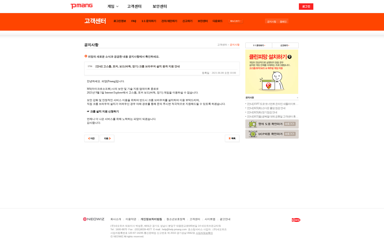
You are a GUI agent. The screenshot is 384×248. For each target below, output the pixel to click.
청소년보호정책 (175, 219)
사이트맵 (210, 219)
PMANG (81, 6)
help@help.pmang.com (174, 229)
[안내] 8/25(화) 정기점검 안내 (262, 112)
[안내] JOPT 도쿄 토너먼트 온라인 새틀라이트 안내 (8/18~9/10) (272, 103)
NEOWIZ (93, 219)
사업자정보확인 (204, 233)
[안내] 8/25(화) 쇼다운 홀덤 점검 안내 (266, 108)
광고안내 (225, 219)
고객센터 (134, 6)
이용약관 (131, 219)
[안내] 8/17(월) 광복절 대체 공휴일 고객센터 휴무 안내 (272, 116)
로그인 (306, 6)
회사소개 (115, 219)
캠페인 (283, 21)
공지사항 (271, 21)
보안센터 (160, 6)
